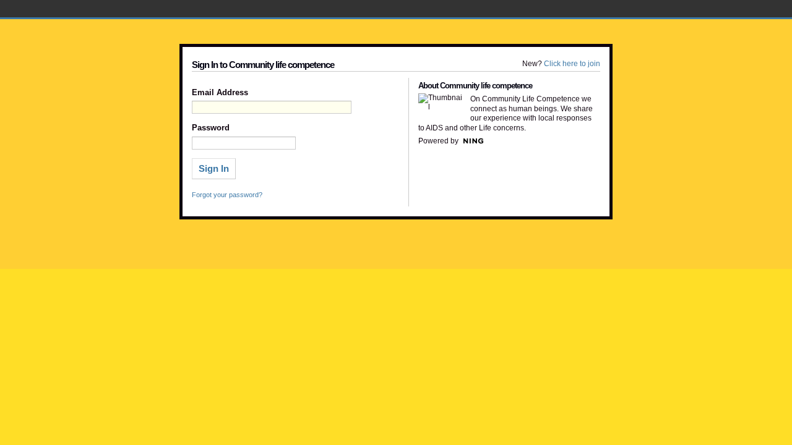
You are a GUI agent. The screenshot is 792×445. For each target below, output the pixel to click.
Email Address (220, 92)
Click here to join (572, 63)
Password (211, 128)
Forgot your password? (227, 194)
